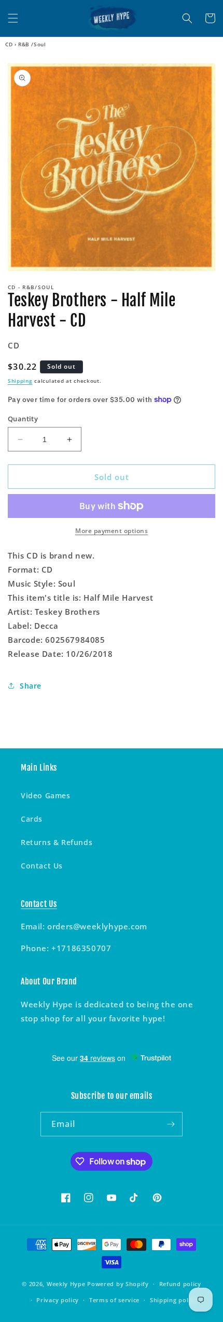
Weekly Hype (66, 1284)
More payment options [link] (111, 530)
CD (8, 44)
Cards (32, 819)
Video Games (46, 795)
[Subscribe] (170, 1124)
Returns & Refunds (56, 842)
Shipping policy (173, 1300)
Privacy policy (57, 1300)
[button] (13, 18)
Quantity (23, 418)
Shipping (20, 380)
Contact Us (42, 866)
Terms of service (114, 1300)
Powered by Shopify (118, 1284)
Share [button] (30, 686)
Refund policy (180, 1284)
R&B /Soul (32, 44)
